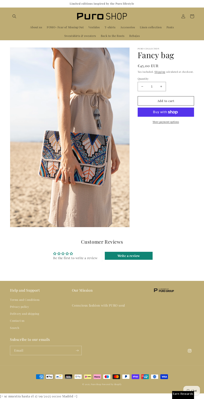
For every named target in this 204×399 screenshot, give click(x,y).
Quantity (143, 78)
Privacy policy (19, 307)
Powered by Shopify (112, 384)
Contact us (17, 321)
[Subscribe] (77, 350)
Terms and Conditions (25, 300)
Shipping (159, 71)
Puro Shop (96, 384)
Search (14, 328)
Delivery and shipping (24, 314)
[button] (14, 16)
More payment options (166, 121)
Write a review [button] (129, 256)
